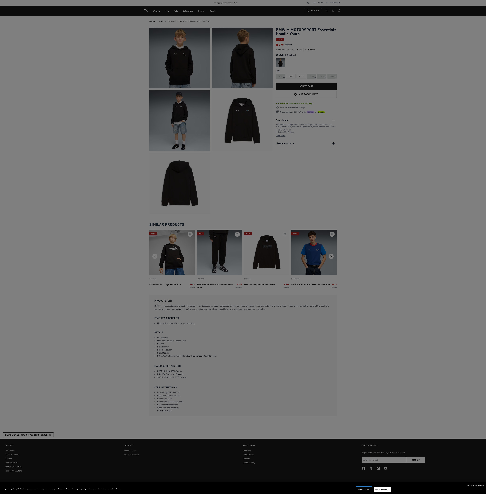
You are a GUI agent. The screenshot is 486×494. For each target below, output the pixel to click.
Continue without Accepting (475, 485)
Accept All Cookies (382, 489)
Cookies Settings (364, 489)
